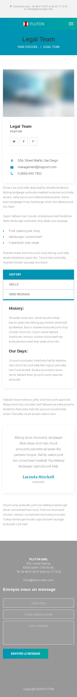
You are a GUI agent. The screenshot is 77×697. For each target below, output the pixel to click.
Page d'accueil (28, 46)
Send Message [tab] (19, 294)
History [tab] (15, 274)
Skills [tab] (13, 284)
